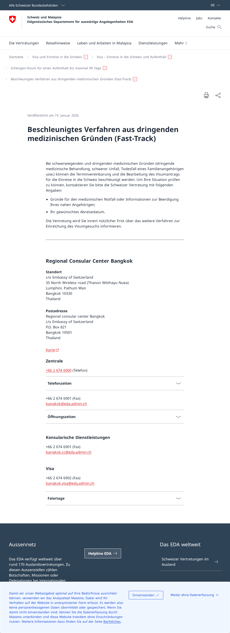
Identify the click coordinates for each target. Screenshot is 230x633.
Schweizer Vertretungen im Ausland (185, 562)
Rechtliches (112, 621)
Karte (50, 349)
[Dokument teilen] (218, 95)
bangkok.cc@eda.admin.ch (68, 452)
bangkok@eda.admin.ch (66, 403)
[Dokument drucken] (206, 95)
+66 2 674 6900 (58, 370)
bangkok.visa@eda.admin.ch (70, 483)
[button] (23, 43)
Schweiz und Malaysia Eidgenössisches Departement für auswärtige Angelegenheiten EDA (80, 19)
